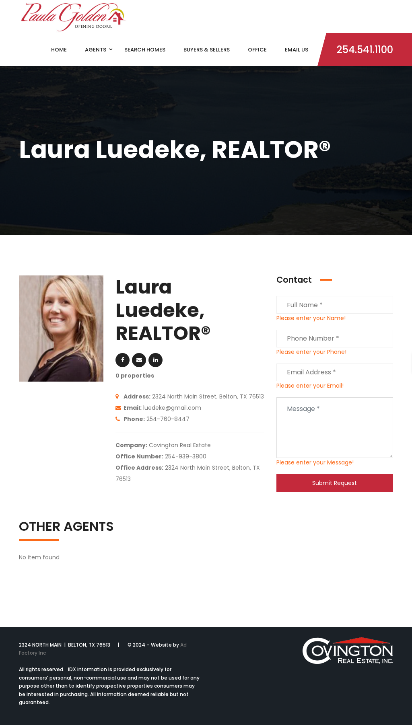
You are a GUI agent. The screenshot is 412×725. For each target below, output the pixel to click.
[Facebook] (122, 360)
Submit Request (334, 483)
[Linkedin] (155, 360)
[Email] (139, 360)
